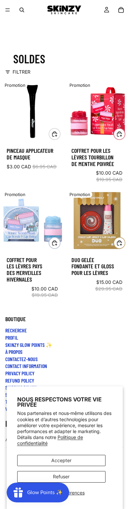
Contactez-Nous (21, 359)
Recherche (16, 330)
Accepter (61, 460)
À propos (13, 352)
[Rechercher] (22, 10)
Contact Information (26, 366)
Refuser (61, 476)
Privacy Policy (19, 373)
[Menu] (7, 9)
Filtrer (21, 72)
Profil (11, 337)
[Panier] (121, 10)
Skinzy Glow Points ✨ (28, 345)
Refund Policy (19, 380)
